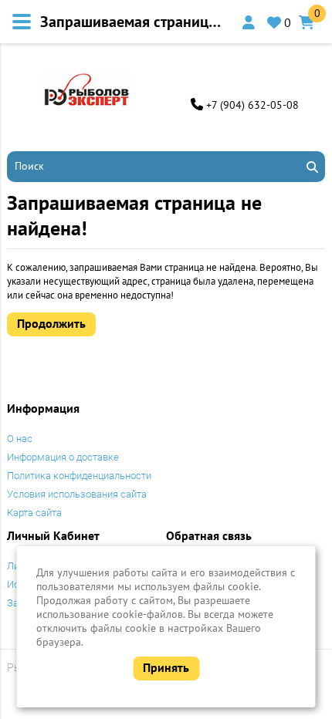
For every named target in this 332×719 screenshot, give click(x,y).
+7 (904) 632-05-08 (252, 105)
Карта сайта (34, 512)
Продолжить (51, 323)
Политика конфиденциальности (79, 475)
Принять (166, 667)
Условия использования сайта (77, 494)
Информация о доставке (63, 457)
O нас (19, 438)
